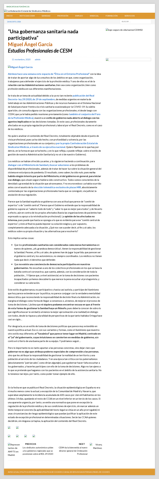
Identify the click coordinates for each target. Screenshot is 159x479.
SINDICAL (94, 16)
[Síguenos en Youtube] (11, 430)
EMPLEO (79, 16)
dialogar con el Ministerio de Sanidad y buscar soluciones (38, 165)
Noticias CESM (27, 16)
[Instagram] (146, 6)
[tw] (134, 6)
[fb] (140, 6)
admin (37, 59)
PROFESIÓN (62, 16)
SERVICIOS (130, 16)
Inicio (9, 16)
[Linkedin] (152, 6)
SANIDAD (46, 16)
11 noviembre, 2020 (21, 59)
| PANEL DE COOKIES (101, 472)
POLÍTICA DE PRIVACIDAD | (31, 472)
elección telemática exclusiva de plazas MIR (57, 187)
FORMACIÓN (112, 16)
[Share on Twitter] (20, 438)
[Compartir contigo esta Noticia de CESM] (36, 438)
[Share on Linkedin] (28, 438)
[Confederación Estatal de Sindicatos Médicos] (27, 11)
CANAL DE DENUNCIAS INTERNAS (77, 472)
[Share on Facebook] (11, 438)
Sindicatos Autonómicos (17, 7)
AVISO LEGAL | (14, 472)
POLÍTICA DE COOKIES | (53, 472)
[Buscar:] (135, 21)
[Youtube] (128, 6)
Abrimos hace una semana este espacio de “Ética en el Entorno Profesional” (49, 73)
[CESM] (20, 430)
